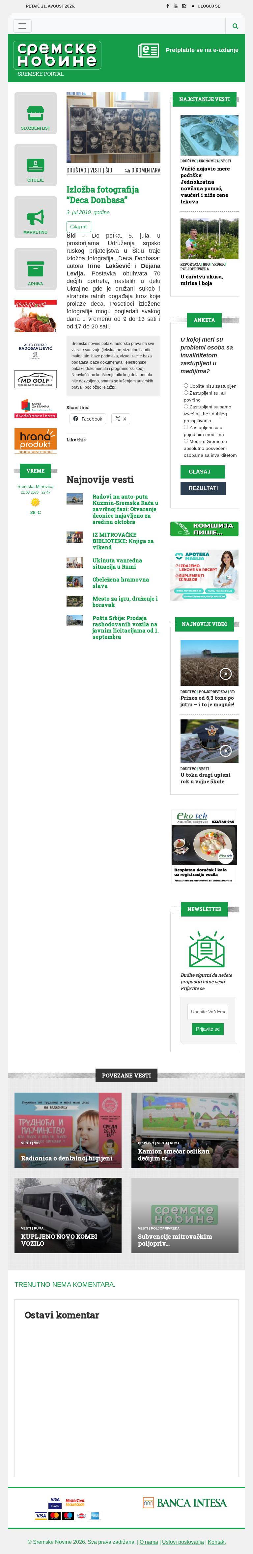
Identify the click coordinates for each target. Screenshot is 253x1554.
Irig (206, 264)
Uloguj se (209, 6)
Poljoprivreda (195, 269)
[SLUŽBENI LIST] (35, 113)
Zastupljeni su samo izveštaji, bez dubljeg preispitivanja (207, 413)
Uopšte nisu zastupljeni (213, 386)
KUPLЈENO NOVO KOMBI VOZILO (59, 1240)
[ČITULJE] (35, 165)
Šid (108, 170)
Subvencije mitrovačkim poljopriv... (175, 1240)
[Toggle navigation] (22, 26)
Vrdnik (218, 264)
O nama (149, 1542)
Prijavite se (208, 1029)
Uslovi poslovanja (183, 1542)
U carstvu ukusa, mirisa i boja (202, 279)
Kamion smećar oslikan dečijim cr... (174, 1154)
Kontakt (217, 1542)
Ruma (175, 1143)
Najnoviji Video (204, 624)
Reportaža (191, 264)
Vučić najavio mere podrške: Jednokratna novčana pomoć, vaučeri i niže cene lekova (205, 185)
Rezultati (203, 488)
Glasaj (200, 472)
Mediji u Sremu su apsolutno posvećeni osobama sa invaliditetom (210, 448)
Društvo (76, 170)
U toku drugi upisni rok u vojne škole (206, 778)
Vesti (95, 170)
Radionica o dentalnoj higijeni (67, 1158)
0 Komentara (145, 170)
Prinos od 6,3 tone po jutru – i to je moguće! (207, 701)
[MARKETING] (35, 217)
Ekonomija (209, 161)
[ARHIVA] (35, 269)
